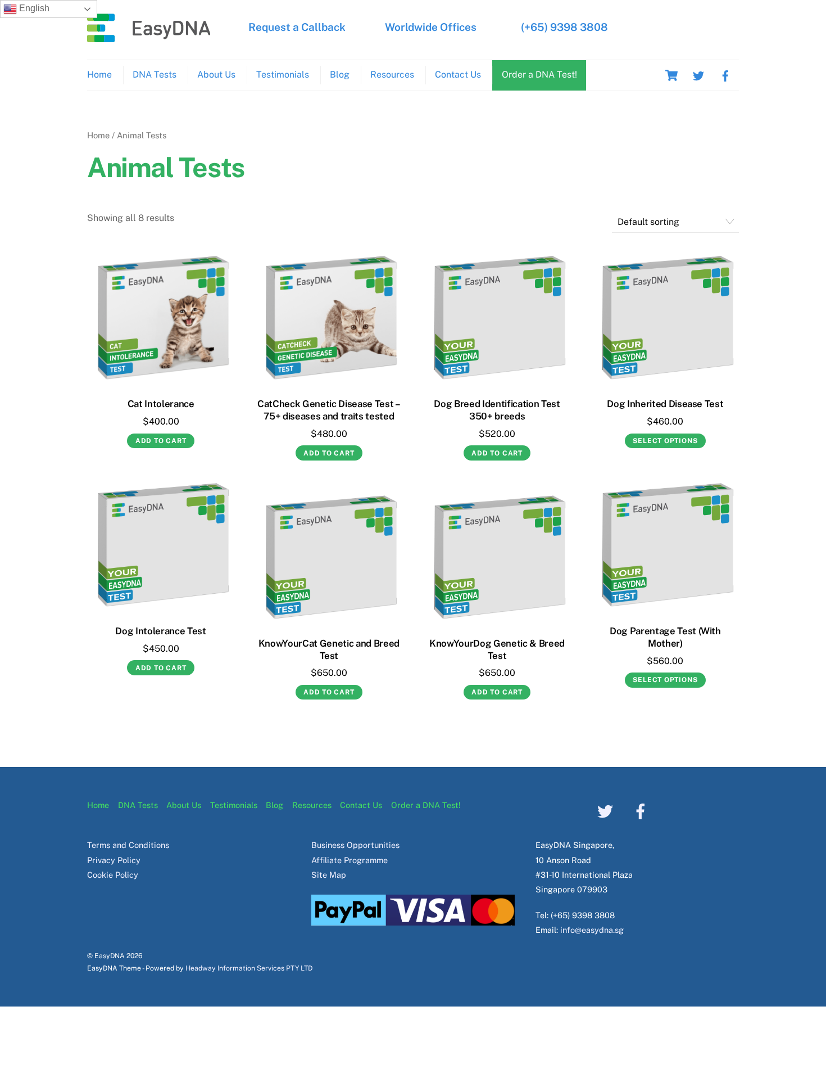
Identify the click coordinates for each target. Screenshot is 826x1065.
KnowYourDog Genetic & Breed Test (497, 649)
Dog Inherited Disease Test (665, 403)
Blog (340, 74)
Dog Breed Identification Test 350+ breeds (497, 410)
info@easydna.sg (592, 930)
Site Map (328, 874)
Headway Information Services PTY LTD (248, 968)
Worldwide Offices (430, 27)
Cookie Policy (112, 874)
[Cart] (671, 75)
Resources (392, 74)
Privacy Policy (113, 860)
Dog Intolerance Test (160, 631)
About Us (216, 74)
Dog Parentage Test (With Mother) (665, 637)
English (33, 8)
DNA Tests (154, 74)
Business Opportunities (355, 845)
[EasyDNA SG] (149, 37)
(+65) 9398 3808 (564, 27)
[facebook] (725, 74)
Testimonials (282, 74)
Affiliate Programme (349, 860)
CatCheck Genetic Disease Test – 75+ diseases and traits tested (329, 410)
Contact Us (458, 74)
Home (99, 74)
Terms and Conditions (128, 845)
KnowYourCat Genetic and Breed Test (329, 649)
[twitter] (698, 74)
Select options (665, 441)
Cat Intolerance (161, 403)
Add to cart (161, 441)
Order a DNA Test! (539, 74)
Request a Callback (297, 27)
